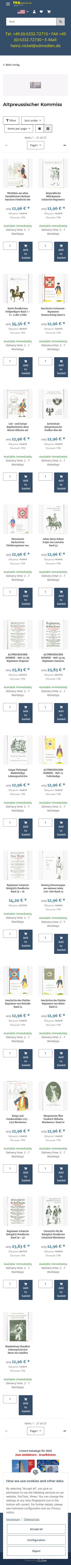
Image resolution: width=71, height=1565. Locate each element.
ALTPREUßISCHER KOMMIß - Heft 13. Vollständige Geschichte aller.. (53, 773)
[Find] (60, 22)
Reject (36, 1551)
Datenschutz (32, 1519)
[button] (23, 11)
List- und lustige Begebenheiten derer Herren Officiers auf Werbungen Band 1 (18, 427)
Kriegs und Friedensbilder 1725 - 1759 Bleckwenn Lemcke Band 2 (17, 1119)
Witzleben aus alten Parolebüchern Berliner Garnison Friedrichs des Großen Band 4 (17, 196)
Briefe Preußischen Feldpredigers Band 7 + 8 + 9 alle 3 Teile (17, 311)
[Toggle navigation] (8, 2)
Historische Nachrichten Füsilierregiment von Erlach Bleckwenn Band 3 (17, 542)
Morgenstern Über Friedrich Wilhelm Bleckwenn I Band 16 (53, 1119)
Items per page (17, 128)
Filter (12, 120)
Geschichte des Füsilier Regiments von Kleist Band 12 (53, 1003)
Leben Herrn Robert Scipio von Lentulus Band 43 (53, 542)
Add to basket (26, 253)
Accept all (36, 1529)
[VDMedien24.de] (23, 4)
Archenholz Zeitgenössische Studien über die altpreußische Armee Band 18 (53, 427)
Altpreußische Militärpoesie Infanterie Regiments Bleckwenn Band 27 (53, 196)
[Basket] (48, 11)
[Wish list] (41, 11)
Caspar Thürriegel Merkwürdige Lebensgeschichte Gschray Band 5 (17, 773)
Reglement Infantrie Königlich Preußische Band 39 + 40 (17, 1234)
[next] (64, 145)
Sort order (31, 120)
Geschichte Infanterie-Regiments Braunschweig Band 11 (53, 311)
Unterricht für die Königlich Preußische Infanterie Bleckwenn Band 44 (53, 1234)
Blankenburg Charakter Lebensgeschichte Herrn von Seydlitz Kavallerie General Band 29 (17, 1349)
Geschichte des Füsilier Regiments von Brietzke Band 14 (17, 1003)
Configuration (36, 1540)
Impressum (13, 1519)
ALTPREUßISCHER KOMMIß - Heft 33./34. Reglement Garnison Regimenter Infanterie (53, 657)
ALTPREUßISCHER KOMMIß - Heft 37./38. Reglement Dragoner (18, 657)
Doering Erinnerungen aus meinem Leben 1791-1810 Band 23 (53, 888)
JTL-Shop (42, 1560)
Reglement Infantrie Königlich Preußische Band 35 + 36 (17, 888)
